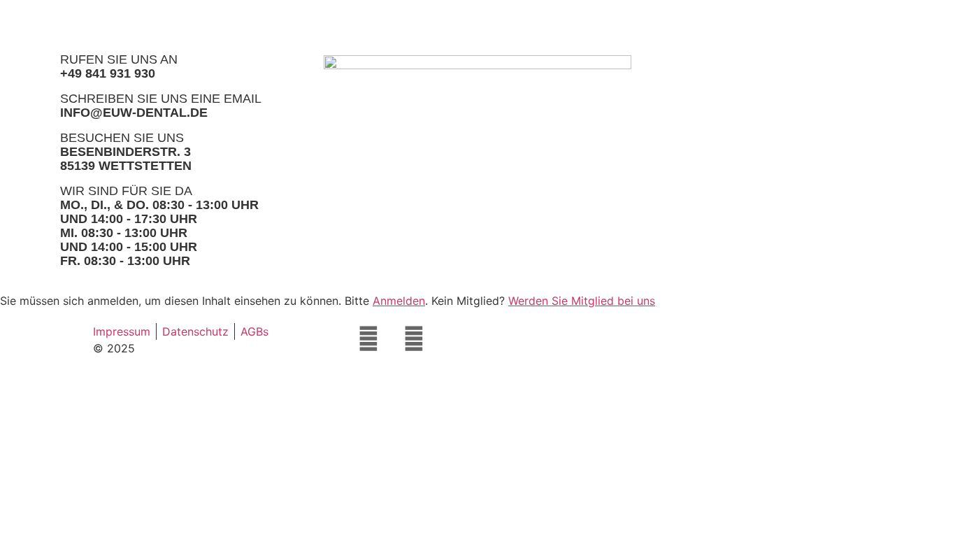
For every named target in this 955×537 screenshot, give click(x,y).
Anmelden (399, 301)
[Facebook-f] (368, 338)
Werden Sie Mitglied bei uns (581, 301)
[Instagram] (414, 338)
